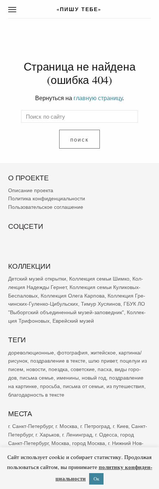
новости (35, 369)
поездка (58, 369)
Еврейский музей (73, 321)
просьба (50, 386)
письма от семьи (83, 386)
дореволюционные (31, 352)
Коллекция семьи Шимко (99, 279)
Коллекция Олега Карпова (73, 295)
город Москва (88, 443)
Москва (60, 443)
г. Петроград (95, 426)
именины (68, 378)
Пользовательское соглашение (45, 207)
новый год (94, 378)
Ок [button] (96, 478)
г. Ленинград (77, 434)
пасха (105, 369)
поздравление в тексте (57, 361)
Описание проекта (30, 190)
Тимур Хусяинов (101, 304)
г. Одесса (106, 434)
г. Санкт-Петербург (30, 426)
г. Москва (66, 426)
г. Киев (120, 426)
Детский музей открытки (37, 279)
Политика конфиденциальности (46, 198)
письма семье (37, 378)
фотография (72, 352)
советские (83, 369)
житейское (103, 352)
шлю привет (102, 361)
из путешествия (125, 386)
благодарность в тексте (36, 394)
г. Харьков (47, 434)
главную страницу (98, 98)
